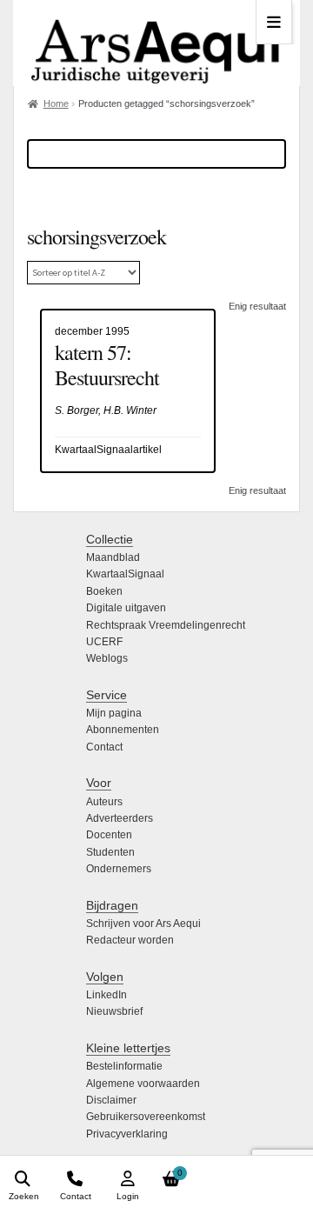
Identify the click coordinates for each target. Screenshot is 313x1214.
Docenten (109, 835)
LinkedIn (106, 995)
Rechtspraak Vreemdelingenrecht (165, 625)
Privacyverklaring (127, 1134)
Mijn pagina (114, 713)
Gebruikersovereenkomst (145, 1117)
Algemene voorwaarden (143, 1083)
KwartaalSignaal (125, 574)
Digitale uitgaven (126, 608)
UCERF (104, 642)
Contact (104, 747)
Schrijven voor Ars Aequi (143, 923)
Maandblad (113, 557)
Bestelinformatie (124, 1066)
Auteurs (104, 802)
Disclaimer (111, 1100)
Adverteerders (119, 818)
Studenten (110, 852)
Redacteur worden (130, 940)
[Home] (156, 43)
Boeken (104, 591)
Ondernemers (118, 869)
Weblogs (107, 658)
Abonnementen (122, 730)
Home (56, 103)
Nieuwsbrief (114, 1011)
